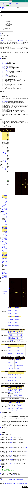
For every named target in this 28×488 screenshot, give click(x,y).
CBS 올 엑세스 (19, 331)
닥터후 (3, 136)
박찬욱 (13, 474)
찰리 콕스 (10, 363)
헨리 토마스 (10, 359)
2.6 (3, 27)
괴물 (11, 437)
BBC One (5, 152)
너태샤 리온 (10, 377)
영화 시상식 (6, 479)
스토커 (11, 447)
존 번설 (9, 362)
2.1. (1, 58)
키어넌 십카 (10, 381)
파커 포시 (10, 407)
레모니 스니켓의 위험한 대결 (3, 249)
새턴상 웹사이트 (6, 469)
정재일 (15, 460)
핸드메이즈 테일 (3, 273)
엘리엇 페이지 (11, 404)
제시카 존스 (10, 319)
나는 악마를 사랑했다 (19, 365)
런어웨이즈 (10, 313)
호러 (23, 40)
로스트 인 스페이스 (11, 338)
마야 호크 (10, 402)
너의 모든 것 (10, 354)
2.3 (3, 23)
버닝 (11, 455)
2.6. (1, 432)
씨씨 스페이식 (11, 410)
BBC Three (6, 183)
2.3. (10, 288)
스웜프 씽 (10, 323)
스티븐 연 (10, 456)
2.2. (1, 96)
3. (0, 434)
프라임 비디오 (18, 314)
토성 (14, 52)
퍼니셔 (9, 307)
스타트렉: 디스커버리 (12, 331)
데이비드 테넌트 (11, 368)
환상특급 (10, 353)
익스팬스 (10, 334)
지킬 (3, 152)
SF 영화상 (4, 60)
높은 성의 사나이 (3, 213)
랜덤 (17, 3)
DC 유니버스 (17, 317)
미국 (8, 40)
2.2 (3, 21)
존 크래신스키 (11, 366)
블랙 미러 (10, 332)
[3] (15, 463)
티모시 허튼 (10, 392)
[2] (13, 447)
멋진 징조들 (10, 335)
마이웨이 (12, 444)
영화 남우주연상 (5, 75)
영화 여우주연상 (5, 76)
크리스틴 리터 (11, 380)
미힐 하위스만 (11, 390)
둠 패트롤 (10, 317)
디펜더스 (10, 308)
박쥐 (11, 439)
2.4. (1, 412)
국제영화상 (4, 66)
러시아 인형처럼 (11, 340)
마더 (11, 442)
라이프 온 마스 (3, 160)
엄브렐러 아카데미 (11, 325)
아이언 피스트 (10, 311)
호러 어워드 (2, 481)
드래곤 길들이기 (3, 205)
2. (0, 56)
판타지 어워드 (20, 479)
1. (0, 33)
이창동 (26, 455)
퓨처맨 (9, 310)
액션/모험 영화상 (5, 67)
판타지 (20, 40)
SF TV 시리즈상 (5, 101)
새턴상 (3, 8)
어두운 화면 (11, 3)
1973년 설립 (11, 479)
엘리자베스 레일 (11, 375)
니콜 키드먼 (11, 448)
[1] (14, 292)
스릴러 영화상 (4, 70)
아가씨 (11, 451)
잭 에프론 (10, 365)
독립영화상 (4, 68)
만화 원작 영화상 (5, 71)
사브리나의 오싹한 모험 (12, 348)
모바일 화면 (5, 3)
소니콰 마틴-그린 (11, 372)
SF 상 (15, 479)
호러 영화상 (4, 62)
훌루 (6, 273)
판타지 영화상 (4, 63)
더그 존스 (10, 387)
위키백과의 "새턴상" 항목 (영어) (9, 470)
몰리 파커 (10, 378)
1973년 (1, 40)
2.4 (3, 24)
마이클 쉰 (10, 396)
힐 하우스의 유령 (11, 351)
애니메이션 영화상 (5, 64)
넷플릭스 (17, 307)
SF (18, 40)
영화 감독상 (4, 72)
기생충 (11, 459)
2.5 (3, 25)
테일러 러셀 (10, 408)
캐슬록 (9, 347)
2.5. (1, 427)
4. (0, 467)
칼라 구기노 (10, 374)
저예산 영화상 (4, 93)
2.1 (3, 20)
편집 (10, 5)
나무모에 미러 (24, 0)
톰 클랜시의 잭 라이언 (12, 337)
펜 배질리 (10, 360)
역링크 (3, 5)
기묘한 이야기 (11, 345)
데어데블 (10, 316)
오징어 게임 (12, 463)
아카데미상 (2, 46)
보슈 (3, 200)
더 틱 (9, 314)
